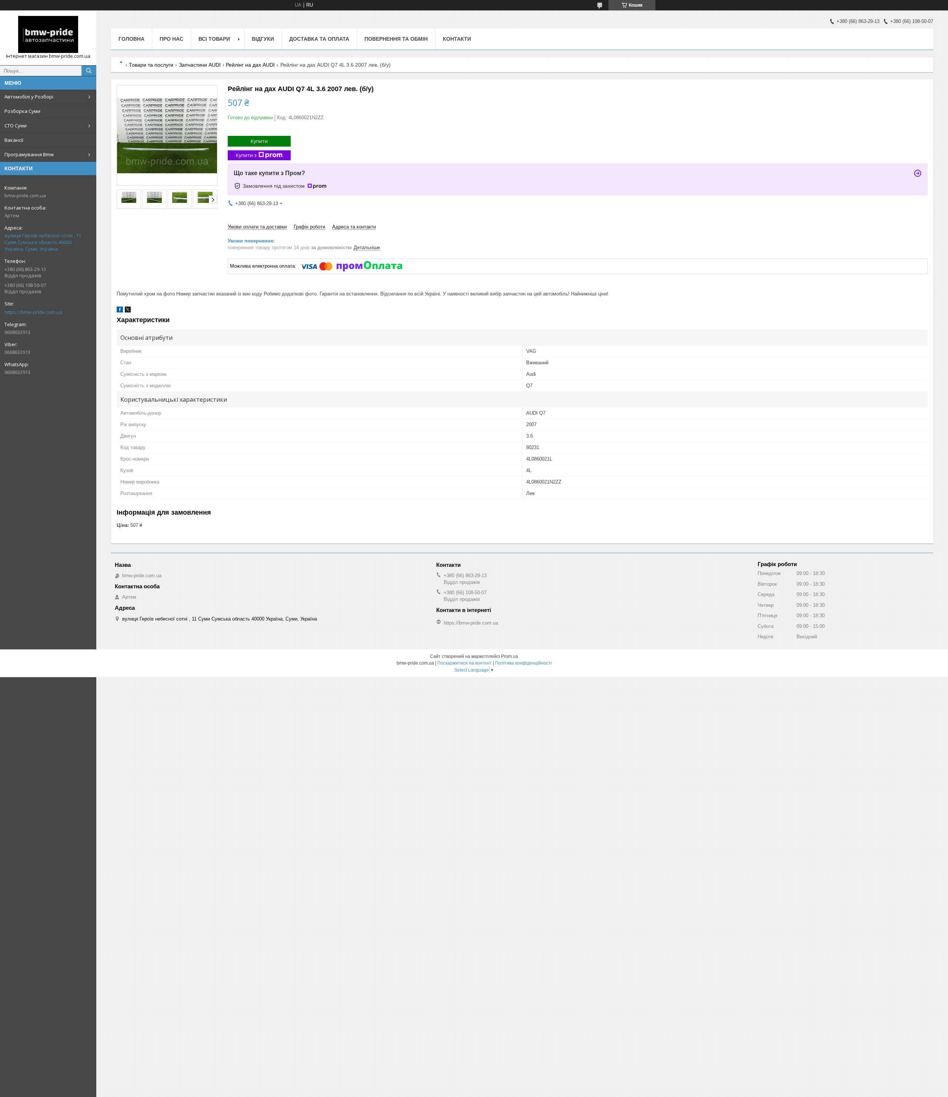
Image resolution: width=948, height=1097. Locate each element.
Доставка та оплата (319, 39)
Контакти (457, 39)
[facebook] (120, 311)
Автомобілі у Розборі (28, 96)
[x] (128, 311)
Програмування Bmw (29, 154)
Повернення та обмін (396, 39)
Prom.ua (509, 656)
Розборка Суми (22, 111)
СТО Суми (15, 125)
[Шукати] (88, 70)
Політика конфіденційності (523, 663)
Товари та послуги (151, 65)
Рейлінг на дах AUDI (250, 65)
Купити (259, 141)
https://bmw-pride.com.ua (33, 312)
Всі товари (214, 39)
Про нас (171, 39)
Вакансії (13, 140)
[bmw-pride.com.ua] (48, 34)
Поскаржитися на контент (464, 663)
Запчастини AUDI (200, 65)
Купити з (246, 155)
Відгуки (263, 39)
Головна (131, 39)
